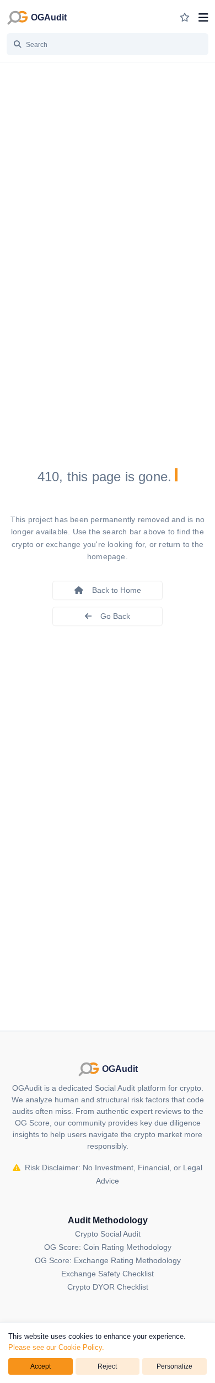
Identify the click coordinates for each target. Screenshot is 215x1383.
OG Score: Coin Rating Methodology (107, 1247)
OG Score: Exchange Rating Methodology (108, 1260)
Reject (107, 1366)
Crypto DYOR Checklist (107, 1286)
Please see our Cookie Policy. (56, 1347)
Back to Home (116, 590)
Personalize (174, 1366)
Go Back (115, 616)
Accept (40, 1366)
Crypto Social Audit (108, 1233)
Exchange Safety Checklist (107, 1273)
